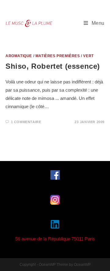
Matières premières (57, 56)
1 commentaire (26, 122)
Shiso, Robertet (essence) (53, 66)
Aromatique (19, 56)
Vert (88, 56)
